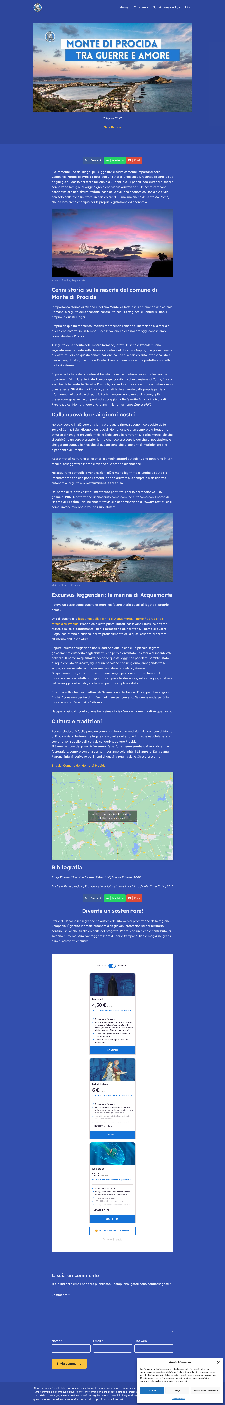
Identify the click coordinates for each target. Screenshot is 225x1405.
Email (137, 160)
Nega (177, 1390)
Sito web (140, 1341)
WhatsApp (118, 160)
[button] (218, 1362)
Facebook (96, 160)
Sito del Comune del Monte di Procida (79, 765)
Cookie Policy (178, 1398)
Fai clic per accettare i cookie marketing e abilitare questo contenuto (112, 816)
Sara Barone (112, 127)
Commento (61, 1295)
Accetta (152, 1390)
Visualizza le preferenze (205, 1390)
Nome (57, 1341)
